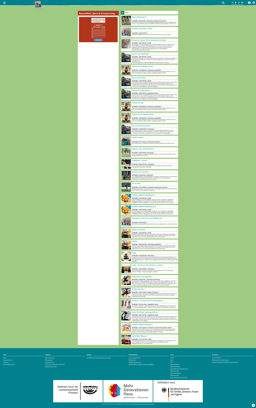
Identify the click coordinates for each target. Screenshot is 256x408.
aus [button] (232, 4)
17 (94, 33)
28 (100, 35)
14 (100, 32)
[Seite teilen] (253, 405)
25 (95, 35)
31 (94, 37)
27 (99, 35)
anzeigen (98, 40)
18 (95, 33)
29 (102, 35)
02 (104, 28)
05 (97, 30)
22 (102, 33)
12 (97, 32)
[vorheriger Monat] (94, 25)
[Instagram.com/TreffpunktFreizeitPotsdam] (254, 2)
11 (95, 32)
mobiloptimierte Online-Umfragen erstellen (143, 404)
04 (95, 30)
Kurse (127, 12)
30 (104, 35)
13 (99, 32)
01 (102, 28)
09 (104, 30)
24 (94, 35)
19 (97, 33)
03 (94, 30)
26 (97, 35)
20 (99, 33)
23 (104, 33)
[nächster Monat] (102, 25)
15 (102, 32)
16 (104, 32)
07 (100, 30)
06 (99, 30)
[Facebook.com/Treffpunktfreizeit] (249, 2)
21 (100, 33)
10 (94, 32)
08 (102, 30)
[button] (4, 3)
